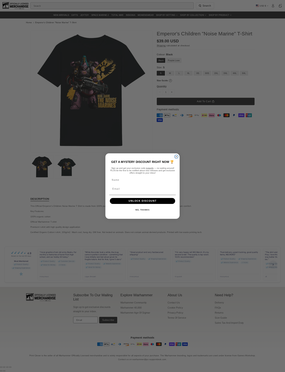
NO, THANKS (143, 210)
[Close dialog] (176, 156)
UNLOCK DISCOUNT (143, 201)
